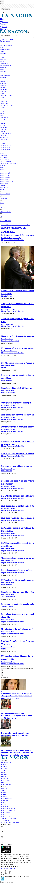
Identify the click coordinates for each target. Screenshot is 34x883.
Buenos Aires (4, 81)
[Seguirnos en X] (2, 832)
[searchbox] (16, 36)
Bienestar (3, 91)
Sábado (2, 165)
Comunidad (3, 89)
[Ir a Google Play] (6, 848)
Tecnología (3, 127)
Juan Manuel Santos (8, 597)
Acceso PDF (3, 153)
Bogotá (3, 649)
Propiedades (4, 63)
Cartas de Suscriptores (7, 105)
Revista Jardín (4, 183)
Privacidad (12, 868)
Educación (3, 85)
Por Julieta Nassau (7, 339)
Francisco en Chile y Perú (10, 341)
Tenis (1, 115)
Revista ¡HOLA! (4, 175)
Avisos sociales (4, 159)
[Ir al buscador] (3, 12)
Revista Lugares (5, 177)
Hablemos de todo (6, 95)
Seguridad (3, 83)
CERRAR (2, 1)
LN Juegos (3, 123)
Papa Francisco (6, 381)
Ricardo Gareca (6, 296)
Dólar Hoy (3, 59)
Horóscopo (3, 129)
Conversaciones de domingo (9, 163)
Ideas (1, 167)
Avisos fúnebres (5, 157)
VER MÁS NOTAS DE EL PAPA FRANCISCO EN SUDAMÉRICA (17, 668)
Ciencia (2, 93)
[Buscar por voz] (31, 35)
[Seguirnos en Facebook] (2, 827)
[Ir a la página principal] (17, 17)
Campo (2, 61)
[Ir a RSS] (2, 842)
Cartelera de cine (5, 145)
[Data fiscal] (2, 880)
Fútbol (2, 111)
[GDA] (6, 874)
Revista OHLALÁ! (5, 173)
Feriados (2, 131)
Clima (1, 47)
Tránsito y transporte (6, 45)
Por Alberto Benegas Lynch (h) (11, 238)
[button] (17, 126)
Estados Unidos (5, 75)
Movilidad (3, 67)
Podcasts (3, 135)
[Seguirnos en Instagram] (2, 837)
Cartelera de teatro (6, 147)
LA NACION (5, 225)
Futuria (2, 57)
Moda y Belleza (4, 137)
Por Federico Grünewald (9, 351)
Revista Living (4, 179)
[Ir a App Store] (6, 852)
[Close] (2, 670)
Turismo (2, 125)
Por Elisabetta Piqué (8, 309)
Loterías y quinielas (6, 133)
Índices (2, 69)
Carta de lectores (5, 161)
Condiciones (5, 868)
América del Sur (7, 607)
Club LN (4, 27)
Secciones (5, 22)
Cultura (2, 87)
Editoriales (3, 101)
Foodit (4, 24)
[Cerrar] (28, 32)
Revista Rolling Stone (6, 181)
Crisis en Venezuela (8, 393)
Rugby (2, 113)
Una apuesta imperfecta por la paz (16, 403)
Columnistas (4, 103)
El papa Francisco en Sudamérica (19, 225)
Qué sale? (3, 143)
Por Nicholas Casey (7, 561)
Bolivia (3, 368)
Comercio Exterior (5, 65)
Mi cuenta (5, 29)
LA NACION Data (5, 49)
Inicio (3, 19)
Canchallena (4, 117)
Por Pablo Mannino (7, 324)
